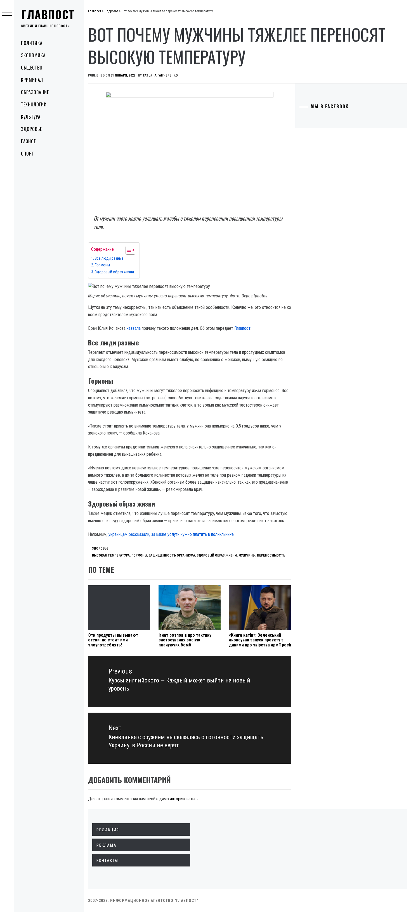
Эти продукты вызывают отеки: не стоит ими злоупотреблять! (113, 640)
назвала (134, 328)
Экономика (33, 55)
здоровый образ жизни (217, 555)
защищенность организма (172, 555)
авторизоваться (184, 798)
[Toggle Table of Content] (127, 250)
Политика (31, 43)
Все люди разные (109, 258)
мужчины (246, 555)
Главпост (48, 14)
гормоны (139, 555)
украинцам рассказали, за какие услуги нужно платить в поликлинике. (171, 534)
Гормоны (102, 265)
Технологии (34, 104)
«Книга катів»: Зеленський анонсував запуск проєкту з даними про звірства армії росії (260, 640)
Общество (31, 67)
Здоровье (31, 129)
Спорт (27, 153)
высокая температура (111, 555)
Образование (35, 92)
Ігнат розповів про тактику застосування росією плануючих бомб (185, 640)
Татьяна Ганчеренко (160, 75)
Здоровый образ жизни (114, 272)
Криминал (32, 80)
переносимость (271, 555)
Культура (31, 116)
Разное (28, 141)
